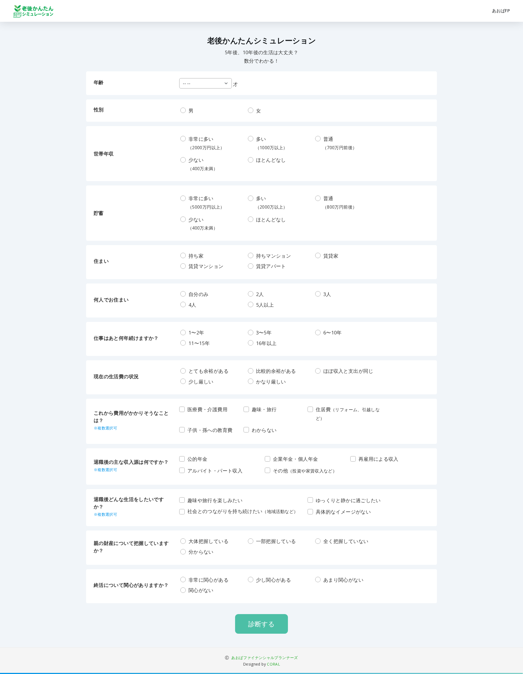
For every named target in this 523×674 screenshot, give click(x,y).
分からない (201, 551)
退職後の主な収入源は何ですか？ (131, 465)
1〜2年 (196, 332)
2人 (260, 294)
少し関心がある (273, 580)
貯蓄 (99, 213)
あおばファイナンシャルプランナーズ (264, 657)
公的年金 (197, 459)
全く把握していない (345, 541)
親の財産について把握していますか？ (131, 547)
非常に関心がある (208, 580)
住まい (101, 261)
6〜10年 (332, 332)
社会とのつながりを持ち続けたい (242, 511)
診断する (261, 623)
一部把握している (276, 541)
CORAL (273, 664)
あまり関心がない (343, 580)
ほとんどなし (271, 160)
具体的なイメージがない (343, 511)
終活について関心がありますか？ (131, 585)
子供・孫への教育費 (209, 430)
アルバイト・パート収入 (214, 470)
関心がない (201, 590)
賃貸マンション (206, 266)
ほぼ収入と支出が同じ (348, 371)
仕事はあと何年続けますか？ (126, 338)
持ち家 (195, 255)
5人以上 (265, 304)
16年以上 (266, 343)
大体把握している (208, 541)
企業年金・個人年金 (295, 459)
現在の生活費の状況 (116, 376)
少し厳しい (201, 381)
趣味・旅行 (264, 409)
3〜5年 (264, 332)
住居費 (348, 413)
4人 (192, 304)
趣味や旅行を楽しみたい (214, 500)
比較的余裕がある (276, 371)
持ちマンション (273, 255)
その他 (305, 470)
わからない (264, 430)
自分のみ (198, 294)
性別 (99, 109)
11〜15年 (199, 343)
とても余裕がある (208, 371)
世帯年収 (104, 153)
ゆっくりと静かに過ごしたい (348, 500)
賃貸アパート (271, 266)
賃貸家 (330, 255)
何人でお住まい (111, 299)
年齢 (99, 82)
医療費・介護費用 (207, 409)
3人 (327, 294)
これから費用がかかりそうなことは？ (131, 420)
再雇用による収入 (378, 459)
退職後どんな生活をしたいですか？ (129, 506)
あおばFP (501, 11)
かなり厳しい (271, 381)
